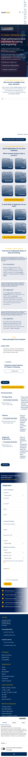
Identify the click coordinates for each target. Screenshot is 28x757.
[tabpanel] (14, 362)
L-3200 (8, 690)
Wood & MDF (5, 671)
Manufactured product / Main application (13, 561)
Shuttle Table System (7, 711)
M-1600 (13, 688)
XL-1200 (4, 692)
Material (5, 550)
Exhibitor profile (14, 371)
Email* (5, 509)
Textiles (4, 669)
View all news (5, 382)
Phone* (5, 514)
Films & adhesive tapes (8, 676)
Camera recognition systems (9, 716)
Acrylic (3, 667)
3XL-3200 (4, 697)
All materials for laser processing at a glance (14, 199)
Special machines (6, 699)
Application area (7, 555)
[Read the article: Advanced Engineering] (24, 447)
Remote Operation (7, 713)
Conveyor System (6, 706)
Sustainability (5, 659)
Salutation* (6, 492)
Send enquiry (7, 583)
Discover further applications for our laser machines (14, 237)
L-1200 (3, 690)
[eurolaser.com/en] (9, 12)
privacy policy (15, 579)
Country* (5, 540)
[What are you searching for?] (22, 12)
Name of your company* (9, 524)
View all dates (5, 464)
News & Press (5, 657)
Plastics (4, 674)
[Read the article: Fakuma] (23, 423)
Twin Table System (7, 709)
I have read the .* (11, 579)
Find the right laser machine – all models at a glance (14, 139)
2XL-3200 (4, 694)
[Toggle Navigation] (20, 12)
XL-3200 (14, 692)
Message (5, 568)
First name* (6, 498)
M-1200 (8, 688)
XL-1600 (9, 692)
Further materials (6, 681)
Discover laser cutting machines (10, 65)
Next (26, 363)
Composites (5, 678)
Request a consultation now (9, 69)
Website (5, 529)
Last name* (6, 503)
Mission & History (6, 655)
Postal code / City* (7, 535)
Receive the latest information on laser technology (13, 387)
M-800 (3, 688)
